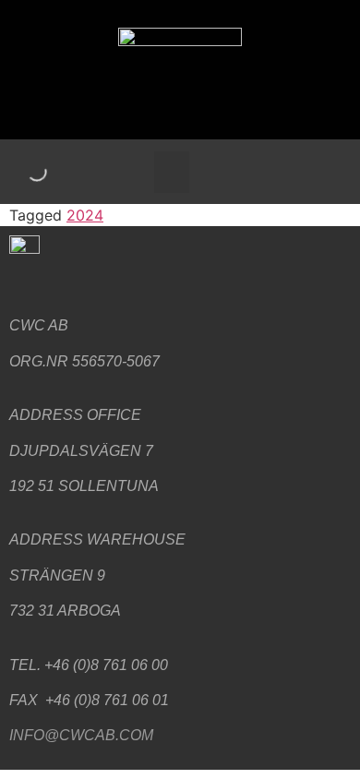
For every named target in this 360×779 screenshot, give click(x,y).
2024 (84, 215)
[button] (171, 172)
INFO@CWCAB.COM (81, 735)
